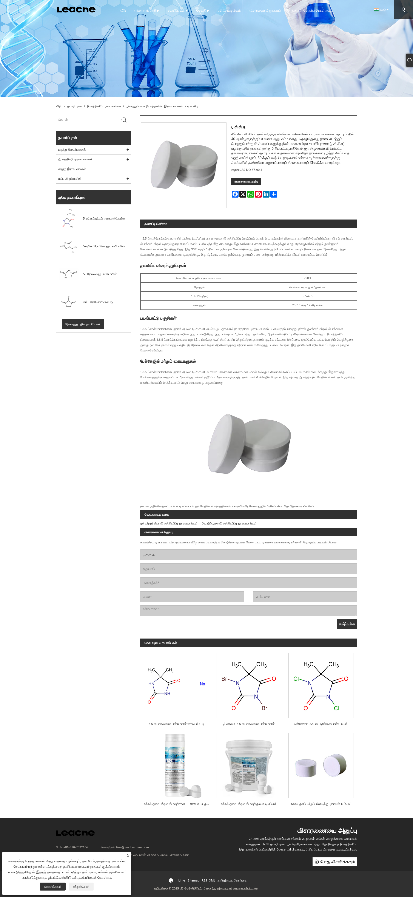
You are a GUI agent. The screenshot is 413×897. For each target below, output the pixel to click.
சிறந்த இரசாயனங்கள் (72, 169)
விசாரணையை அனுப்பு (246, 181)
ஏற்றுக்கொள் (81, 887)
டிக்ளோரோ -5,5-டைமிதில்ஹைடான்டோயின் (320, 724)
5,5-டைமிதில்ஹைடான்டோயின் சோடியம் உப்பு (176, 724)
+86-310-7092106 (75, 847)
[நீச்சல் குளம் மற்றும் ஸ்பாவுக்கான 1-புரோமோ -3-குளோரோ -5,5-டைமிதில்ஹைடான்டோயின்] (176, 763)
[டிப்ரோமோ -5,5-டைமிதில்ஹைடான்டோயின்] (249, 683)
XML (212, 880)
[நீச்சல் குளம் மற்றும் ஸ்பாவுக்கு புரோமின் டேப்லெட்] (321, 763)
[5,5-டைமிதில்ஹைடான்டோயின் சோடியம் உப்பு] (176, 683)
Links (182, 880)
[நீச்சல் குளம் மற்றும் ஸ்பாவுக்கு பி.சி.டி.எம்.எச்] (249, 763)
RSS (204, 880)
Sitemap (194, 880)
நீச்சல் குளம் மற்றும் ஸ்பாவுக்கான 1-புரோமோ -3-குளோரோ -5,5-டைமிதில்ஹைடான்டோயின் (178, 804)
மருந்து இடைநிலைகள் (72, 149)
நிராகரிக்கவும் (52, 887)
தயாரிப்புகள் (74, 106)
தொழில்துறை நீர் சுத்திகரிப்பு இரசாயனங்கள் (229, 523)
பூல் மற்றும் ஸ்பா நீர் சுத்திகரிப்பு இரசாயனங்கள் (154, 106)
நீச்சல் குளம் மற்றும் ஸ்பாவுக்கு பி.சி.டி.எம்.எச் (248, 804)
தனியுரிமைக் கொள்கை (232, 880)
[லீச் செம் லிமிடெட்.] (76, 9)
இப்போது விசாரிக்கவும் (335, 862)
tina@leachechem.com (132, 847)
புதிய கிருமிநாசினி (69, 178)
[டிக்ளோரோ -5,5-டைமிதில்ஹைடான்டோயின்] (321, 683)
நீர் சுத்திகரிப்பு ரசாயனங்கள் (104, 106)
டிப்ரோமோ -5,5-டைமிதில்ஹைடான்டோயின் (249, 724)
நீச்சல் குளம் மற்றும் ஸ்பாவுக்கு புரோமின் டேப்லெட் (321, 804)
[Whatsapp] (171, 880)
